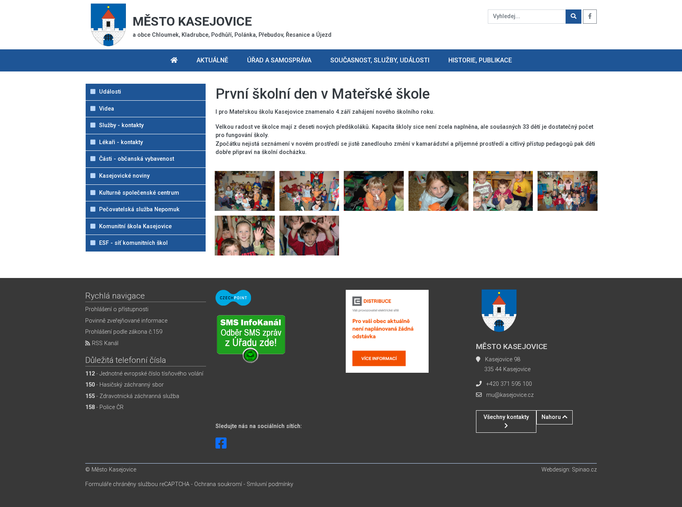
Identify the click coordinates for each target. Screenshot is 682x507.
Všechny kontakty (506, 417)
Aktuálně (212, 60)
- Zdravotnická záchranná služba (132, 396)
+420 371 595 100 (509, 384)
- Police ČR (104, 407)
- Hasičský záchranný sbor (124, 384)
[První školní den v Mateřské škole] (245, 190)
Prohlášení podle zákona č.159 (123, 332)
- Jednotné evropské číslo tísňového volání (144, 373)
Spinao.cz (584, 469)
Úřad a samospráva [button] (279, 60)
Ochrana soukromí (218, 484)
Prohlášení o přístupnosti (116, 309)
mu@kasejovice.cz (510, 395)
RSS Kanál (104, 343)
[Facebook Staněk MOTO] (221, 443)
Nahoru (551, 417)
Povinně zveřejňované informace (126, 320)
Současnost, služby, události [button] (379, 60)
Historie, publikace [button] (480, 60)
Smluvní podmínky (270, 484)
